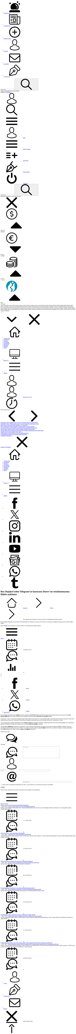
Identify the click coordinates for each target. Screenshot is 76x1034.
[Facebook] (15, 508)
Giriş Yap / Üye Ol (27, 397)
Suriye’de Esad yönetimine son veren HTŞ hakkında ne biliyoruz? (23, 862)
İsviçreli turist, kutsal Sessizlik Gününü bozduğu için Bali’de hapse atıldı (17, 429)
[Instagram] (15, 531)
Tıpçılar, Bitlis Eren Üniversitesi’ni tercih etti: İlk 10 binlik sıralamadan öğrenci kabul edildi (22, 430)
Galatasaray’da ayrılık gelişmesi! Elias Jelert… (11, 431)
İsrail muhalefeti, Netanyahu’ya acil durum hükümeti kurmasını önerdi (24, 889)
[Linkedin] (15, 542)
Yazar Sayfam (26, 172)
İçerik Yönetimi (26, 149)
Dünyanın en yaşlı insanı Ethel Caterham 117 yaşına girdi (14, 425)
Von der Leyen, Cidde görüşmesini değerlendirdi (19, 834)
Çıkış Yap (25, 183)
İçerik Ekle (25, 160)
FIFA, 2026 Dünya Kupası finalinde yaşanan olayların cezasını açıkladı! (17, 426)
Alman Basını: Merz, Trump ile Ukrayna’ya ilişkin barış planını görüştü (24, 916)
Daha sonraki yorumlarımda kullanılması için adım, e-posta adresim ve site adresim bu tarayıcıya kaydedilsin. (27, 784)
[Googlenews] (15, 565)
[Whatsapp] (15, 576)
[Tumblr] (15, 588)
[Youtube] (15, 553)
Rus (9, 731)
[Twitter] (15, 519)
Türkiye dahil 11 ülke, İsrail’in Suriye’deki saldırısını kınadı (14, 433)
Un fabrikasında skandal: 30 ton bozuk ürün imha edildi (14, 434)
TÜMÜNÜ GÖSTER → (6, 435)
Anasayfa (25, 608)
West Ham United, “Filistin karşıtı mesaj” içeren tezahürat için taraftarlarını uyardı (20, 423)
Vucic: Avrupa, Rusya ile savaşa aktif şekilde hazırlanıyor (21, 806)
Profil (24, 137)
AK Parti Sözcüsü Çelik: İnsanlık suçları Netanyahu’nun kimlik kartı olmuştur (19, 427)
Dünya (51, 608)
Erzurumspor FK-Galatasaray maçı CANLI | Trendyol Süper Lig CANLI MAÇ (19, 422)
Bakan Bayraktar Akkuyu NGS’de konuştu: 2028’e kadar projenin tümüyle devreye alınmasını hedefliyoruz (33, 944)
